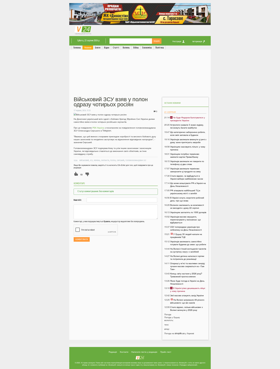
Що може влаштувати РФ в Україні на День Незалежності (188, 184)
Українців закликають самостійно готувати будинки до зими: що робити (188, 243)
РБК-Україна (98, 127)
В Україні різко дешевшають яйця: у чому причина (187, 289)
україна (97, 160)
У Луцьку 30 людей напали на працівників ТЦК (186, 235)
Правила (107, 221)
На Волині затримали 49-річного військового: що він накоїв (187, 301)
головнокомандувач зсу (135, 160)
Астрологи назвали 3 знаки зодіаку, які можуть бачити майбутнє (187, 126)
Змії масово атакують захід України (187, 295)
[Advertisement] (140, 73)
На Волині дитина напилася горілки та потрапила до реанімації (187, 257)
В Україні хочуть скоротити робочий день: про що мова (187, 199)
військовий (84, 160)
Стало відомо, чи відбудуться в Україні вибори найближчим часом (186, 177)
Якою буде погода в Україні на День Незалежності (187, 282)
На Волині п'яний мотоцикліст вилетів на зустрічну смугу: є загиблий (188, 250)
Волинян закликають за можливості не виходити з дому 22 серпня (187, 206)
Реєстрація (177, 41)
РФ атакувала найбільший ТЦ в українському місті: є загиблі (185, 192)
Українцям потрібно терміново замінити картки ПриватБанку (184, 155)
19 (81, 174)
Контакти (124, 351)
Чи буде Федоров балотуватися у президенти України (187, 119)
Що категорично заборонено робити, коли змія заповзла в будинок (187, 133)
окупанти (105, 160)
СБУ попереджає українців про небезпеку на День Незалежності (186, 228)
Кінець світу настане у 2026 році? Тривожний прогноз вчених (186, 275)
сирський (120, 160)
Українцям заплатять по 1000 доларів (188, 212)
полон (113, 160)
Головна (77, 47)
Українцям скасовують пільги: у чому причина (187, 148)
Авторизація (197, 41)
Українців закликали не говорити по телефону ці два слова (187, 163)
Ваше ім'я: (78, 200)
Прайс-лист (165, 351)
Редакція (113, 351)
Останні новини (172, 103)
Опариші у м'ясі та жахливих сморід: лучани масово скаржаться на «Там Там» (187, 266)
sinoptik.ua (180, 333)
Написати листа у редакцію (144, 351)
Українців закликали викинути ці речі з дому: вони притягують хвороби (188, 141)
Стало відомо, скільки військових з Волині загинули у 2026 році (186, 308)
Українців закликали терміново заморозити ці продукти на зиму (185, 170)
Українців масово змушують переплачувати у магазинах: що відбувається (185, 219)
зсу (91, 160)
